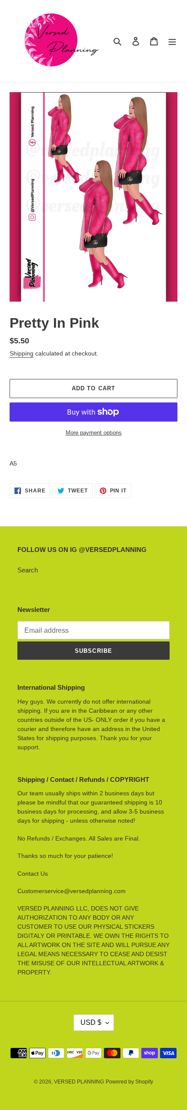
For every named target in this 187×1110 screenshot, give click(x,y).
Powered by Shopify (129, 1082)
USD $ (90, 1022)
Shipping (21, 353)
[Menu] (172, 41)
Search (27, 570)
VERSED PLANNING (79, 1082)
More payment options (94, 432)
